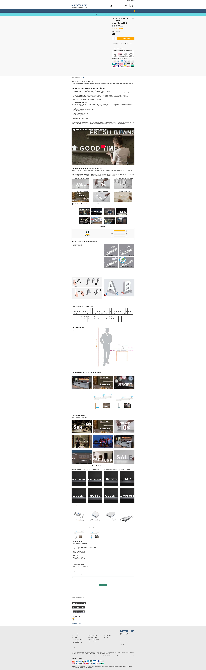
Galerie (73, 77)
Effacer (113, 35)
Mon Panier (132, 6)
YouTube (122, 644)
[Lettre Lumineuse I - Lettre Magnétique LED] (132, 18)
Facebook (122, 639)
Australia (78, 652)
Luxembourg (120, 652)
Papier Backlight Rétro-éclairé (77, 639)
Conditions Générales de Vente (94, 632)
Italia (110, 652)
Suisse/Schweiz (92, 653)
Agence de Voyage (75, 635)
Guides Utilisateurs (107, 635)
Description (77, 77)
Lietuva (115, 652)
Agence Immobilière (75, 632)
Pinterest (122, 645)
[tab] (73, 77)
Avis (82, 77)
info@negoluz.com (126, 633)
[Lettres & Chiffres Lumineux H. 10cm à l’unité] (79, 607)
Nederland (132, 652)
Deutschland (93, 652)
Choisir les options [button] (78, 625)
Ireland (107, 652)
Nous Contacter (107, 633)
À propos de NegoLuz (92, 641)
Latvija (112, 652)
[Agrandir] (88, 209)
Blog (89, 643)
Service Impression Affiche (77, 641)
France (97, 652)
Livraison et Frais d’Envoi (92, 637)
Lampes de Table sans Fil (76, 645)
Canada (88, 652)
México (127, 652)
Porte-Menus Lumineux (76, 644)
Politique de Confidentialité (93, 633)
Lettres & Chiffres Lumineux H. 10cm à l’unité (79, 617)
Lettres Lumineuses (75, 647)
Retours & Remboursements (93, 639)
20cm (116, 33)
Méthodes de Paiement (92, 635)
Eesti (104, 652)
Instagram (122, 642)
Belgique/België (83, 652)
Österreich (82, 653)
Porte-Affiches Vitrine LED (77, 642)
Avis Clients (112, 6)
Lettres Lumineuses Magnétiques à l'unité (107, 592)
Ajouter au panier (126, 38)
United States (108, 653)
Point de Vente (74, 637)
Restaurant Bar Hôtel (75, 633)
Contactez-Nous (119, 6)
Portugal (86, 653)
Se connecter (103, 584)
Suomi (97, 653)
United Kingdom (102, 653)
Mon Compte (126, 6)
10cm (113, 33)
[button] (132, 11)
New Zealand (74, 653)
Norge (78, 653)
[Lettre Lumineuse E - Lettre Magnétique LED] (133, 18)
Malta (124, 652)
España (101, 652)
